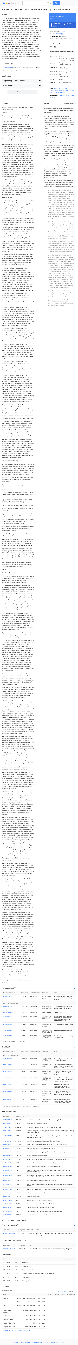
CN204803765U (7, 1184)
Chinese (63, 31)
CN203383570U (8, 1016)
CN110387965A (7, 1130)
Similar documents (63, 90)
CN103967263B (7, 1148)
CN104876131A (7, 1144)
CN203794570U (8, 1024)
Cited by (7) (68, 88)
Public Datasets (37, 1342)
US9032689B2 (7, 1012)
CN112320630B (7, 1200)
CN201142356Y (7, 1207)
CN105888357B (7, 1120)
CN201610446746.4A (9, 1233)
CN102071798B (8, 1006)
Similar (55, 26)
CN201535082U (7, 1193)
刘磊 (61, 34)
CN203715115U (7, 1189)
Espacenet (62, 95)
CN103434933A (7, 1163)
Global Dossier (70, 95)
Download (62, 1291)
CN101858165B (7, 1170)
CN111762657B (8, 1064)
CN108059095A (7, 1196)
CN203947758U (7, 1166)
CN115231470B (8, 1091)
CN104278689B (7, 1175)
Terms (46, 1342)
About (16, 1342)
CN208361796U (7, 1211)
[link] (21, 68)
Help (62, 1342)
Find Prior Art (69, 23)
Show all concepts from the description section (17, 1330)
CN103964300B (8, 1030)
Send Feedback (25, 1342)
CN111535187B (8, 1059)
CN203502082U (7, 1155)
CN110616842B (7, 1204)
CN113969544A (8, 1084)
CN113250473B (8, 1078)
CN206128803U (8, 996)
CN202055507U (7, 1180)
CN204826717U (8, 1036)
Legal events (54, 90)
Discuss (52, 97)
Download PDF (57, 23)
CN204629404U (7, 1152)
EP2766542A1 (7, 1123)
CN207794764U (7, 1215)
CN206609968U (7, 1141)
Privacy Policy (54, 1342)
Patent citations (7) (58, 88)
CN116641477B (8, 1099)
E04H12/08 (8, 68)
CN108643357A (7, 1136)
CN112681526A (8, 1071)
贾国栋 (58, 34)
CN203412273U (7, 1127)
